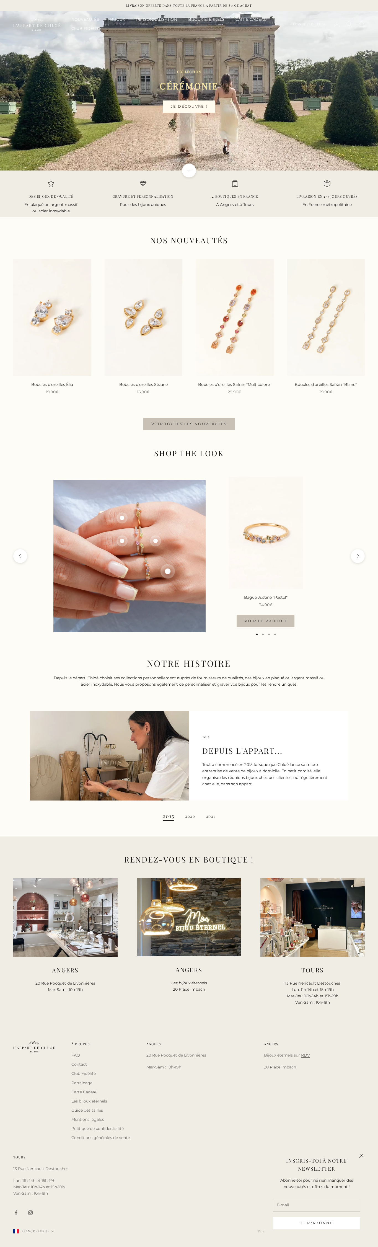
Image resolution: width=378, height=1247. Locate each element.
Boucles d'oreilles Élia (52, 384)
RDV (305, 1055)
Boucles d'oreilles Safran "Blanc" (326, 384)
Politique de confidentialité (97, 1128)
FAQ (75, 1055)
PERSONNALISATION (156, 19)
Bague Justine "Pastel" (266, 597)
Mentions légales (87, 1119)
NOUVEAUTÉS (85, 19)
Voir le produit (266, 621)
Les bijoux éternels (89, 1101)
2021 (210, 816)
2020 (190, 816)
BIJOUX (117, 19)
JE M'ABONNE (316, 1223)
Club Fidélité (83, 1073)
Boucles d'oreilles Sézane (143, 384)
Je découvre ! (189, 106)
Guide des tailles (87, 1110)
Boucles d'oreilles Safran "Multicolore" (234, 384)
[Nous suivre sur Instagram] (30, 1212)
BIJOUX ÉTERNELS (206, 19)
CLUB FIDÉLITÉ (86, 28)
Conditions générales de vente (100, 1137)
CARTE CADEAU (251, 19)
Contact (79, 1064)
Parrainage (81, 1082)
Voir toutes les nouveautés (189, 424)
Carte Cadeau (84, 1091)
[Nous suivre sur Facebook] (16, 1212)
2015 (168, 816)
